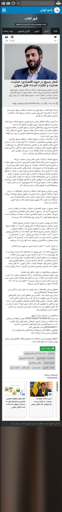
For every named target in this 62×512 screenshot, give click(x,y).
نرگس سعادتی (35, 363)
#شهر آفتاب (25, 367)
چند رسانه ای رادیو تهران (35, 353)
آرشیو (37, 31)
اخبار (46, 31)
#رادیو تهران (36, 367)
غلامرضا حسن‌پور (26, 358)
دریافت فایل (46, 348)
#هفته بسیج (15, 367)
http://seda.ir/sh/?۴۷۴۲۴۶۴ (25, 103)
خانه (56, 31)
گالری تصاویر (24, 31)
